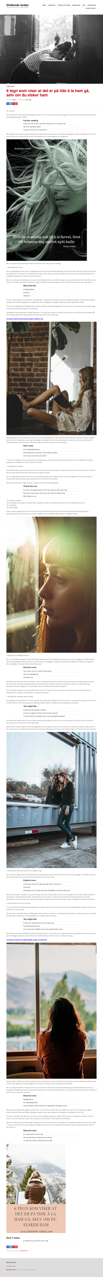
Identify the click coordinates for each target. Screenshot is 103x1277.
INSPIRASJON (76, 5)
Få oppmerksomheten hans (31, 926)
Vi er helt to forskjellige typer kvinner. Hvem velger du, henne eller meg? (45, 490)
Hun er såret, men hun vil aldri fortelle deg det (37, 671)
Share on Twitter (10, 103)
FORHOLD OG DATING (64, 5)
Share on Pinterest (13, 103)
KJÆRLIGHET (52, 5)
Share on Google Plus (16, 103)
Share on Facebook (7, 103)
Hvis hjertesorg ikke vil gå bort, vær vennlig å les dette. (40, 452)
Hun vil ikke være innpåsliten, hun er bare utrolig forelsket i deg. (42, 929)
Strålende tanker (17, 4)
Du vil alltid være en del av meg (33, 1134)
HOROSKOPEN (92, 5)
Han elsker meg (28, 677)
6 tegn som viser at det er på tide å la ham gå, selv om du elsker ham (48, 93)
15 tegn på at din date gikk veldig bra (34, 710)
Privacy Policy (11, 1262)
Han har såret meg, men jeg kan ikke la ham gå (37, 1137)
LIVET (83, 5)
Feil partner (26, 887)
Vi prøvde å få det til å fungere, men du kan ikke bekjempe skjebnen (44, 716)
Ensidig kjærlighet (28, 289)
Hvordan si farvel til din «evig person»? (35, 130)
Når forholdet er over (29, 496)
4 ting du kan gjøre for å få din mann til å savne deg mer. (40, 713)
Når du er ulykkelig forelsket (32, 127)
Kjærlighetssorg (28, 1099)
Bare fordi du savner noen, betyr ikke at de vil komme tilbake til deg (44, 493)
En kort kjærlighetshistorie (31, 449)
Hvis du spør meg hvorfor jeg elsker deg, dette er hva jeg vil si (42, 884)
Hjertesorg (26, 296)
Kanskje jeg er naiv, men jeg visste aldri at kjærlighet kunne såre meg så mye (46, 890)
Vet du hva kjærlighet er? (31, 674)
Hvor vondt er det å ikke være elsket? (35, 456)
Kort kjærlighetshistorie (30, 1102)
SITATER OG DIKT (91, 8)
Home (44, 5)
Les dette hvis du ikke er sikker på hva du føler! (37, 1140)
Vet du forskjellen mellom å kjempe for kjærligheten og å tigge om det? (45, 1105)
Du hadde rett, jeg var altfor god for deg (35, 1241)
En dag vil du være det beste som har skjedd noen (38, 923)
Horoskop (26, 292)
